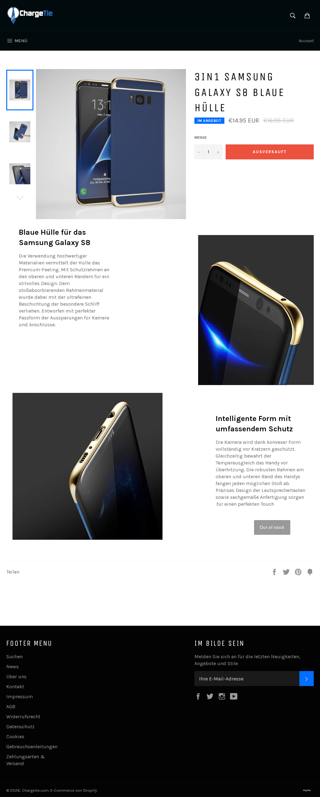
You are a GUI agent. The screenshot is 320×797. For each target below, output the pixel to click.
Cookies (15, 736)
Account (306, 40)
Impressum (19, 696)
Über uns (16, 676)
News (12, 666)
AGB (10, 706)
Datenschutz (20, 726)
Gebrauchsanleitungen (32, 746)
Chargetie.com (35, 790)
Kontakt (15, 686)
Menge (200, 137)
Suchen (14, 656)
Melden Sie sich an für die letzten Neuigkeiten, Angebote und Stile (247, 660)
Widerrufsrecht (23, 716)
